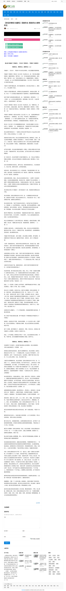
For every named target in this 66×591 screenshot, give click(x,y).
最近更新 (8, 1)
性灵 (54, 557)
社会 (39, 11)
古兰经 (54, 555)
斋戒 (55, 559)
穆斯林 (8, 28)
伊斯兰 (50, 557)
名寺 (5, 15)
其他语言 (13, 1)
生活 (36, 11)
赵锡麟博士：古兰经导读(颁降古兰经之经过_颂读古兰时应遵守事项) (55, 29)
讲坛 (33, 11)
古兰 (26, 11)
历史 (50, 561)
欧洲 (59, 559)
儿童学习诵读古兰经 (53, 54)
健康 (50, 571)
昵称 (24, 530)
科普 (8, 15)
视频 (48, 11)
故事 (42, 11)
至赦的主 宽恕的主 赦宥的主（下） (15, 47)
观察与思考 (51, 569)
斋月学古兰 (51, 567)
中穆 (14, 11)
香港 (8, 11)
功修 (54, 565)
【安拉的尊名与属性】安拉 (55, 113)
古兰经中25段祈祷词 (53, 109)
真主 (58, 557)
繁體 (25, 1)
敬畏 (57, 563)
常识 (20, 11)
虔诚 (54, 573)
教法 (23, 11)
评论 (5, 517)
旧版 (28, 1)
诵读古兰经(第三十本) (53, 68)
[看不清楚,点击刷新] (35, 539)
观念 (54, 11)
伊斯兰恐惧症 (51, 563)
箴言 (57, 11)
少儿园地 (51, 559)
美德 (50, 565)
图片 (51, 11)
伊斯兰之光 (9, 584)
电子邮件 (6, 530)
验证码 (24, 536)
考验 (58, 571)
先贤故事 (58, 573)
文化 (60, 11)
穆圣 (30, 11)
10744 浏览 (38, 28)
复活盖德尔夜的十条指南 (54, 81)
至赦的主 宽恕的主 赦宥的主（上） (15, 44)
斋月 (58, 555)
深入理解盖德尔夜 (53, 91)
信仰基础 (57, 567)
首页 (4, 1)
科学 (56, 569)
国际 (11, 11)
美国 (50, 573)
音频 (45, 11)
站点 (5, 536)
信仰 (17, 11)
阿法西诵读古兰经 (53, 23)
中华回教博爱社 (20, 1)
